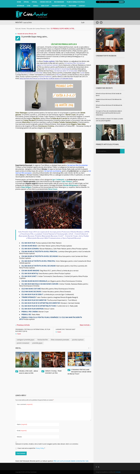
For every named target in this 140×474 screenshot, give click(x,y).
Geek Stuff (45, 6)
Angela (19, 334)
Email (22, 430)
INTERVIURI (20, 6)
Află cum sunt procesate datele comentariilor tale (70, 461)
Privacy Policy (40, 448)
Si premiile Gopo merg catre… (34, 36)
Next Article (85, 325)
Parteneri (72, 6)
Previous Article (22, 325)
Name (22, 424)
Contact (82, 6)
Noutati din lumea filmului (36, 28)
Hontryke (118, 472)
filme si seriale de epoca (76, 2)
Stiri (28, 6)
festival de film (43, 340)
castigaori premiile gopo (25, 340)
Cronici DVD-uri (45, 2)
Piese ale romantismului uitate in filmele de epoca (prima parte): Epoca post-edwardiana (109, 113)
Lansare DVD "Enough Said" (65, 329)
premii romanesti (23, 343)
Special (26, 2)
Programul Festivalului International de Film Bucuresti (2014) (32, 330)
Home (19, 2)
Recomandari (59, 2)
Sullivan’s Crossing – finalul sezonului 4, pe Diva (84, 22)
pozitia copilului (77, 340)
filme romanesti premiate (60, 340)
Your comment (25, 404)
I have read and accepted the (31, 448)
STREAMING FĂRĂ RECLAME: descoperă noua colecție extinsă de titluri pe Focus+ (79, 372)
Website (19, 437)
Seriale (35, 6)
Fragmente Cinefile (59, 6)
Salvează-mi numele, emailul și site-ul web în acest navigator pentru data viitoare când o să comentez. (46, 444)
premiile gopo (37, 343)
